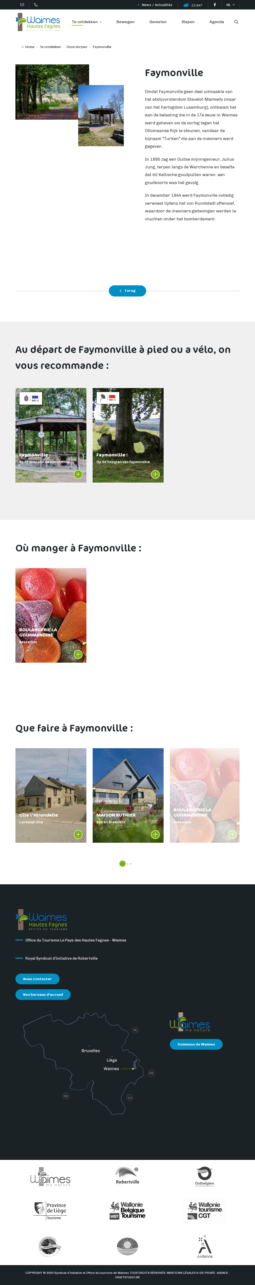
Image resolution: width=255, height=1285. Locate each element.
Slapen (188, 21)
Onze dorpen (76, 47)
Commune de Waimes (196, 1044)
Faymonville (102, 47)
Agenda (216, 21)
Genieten (158, 21)
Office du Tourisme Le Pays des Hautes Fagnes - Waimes (76, 940)
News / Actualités (157, 5)
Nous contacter (37, 979)
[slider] (122, 863)
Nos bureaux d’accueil (43, 994)
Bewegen (125, 21)
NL (229, 5)
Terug (129, 291)
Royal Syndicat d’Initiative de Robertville (61, 958)
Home (29, 47)
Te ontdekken (85, 21)
